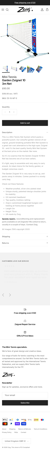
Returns (5, 243)
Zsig (9, 447)
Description (7, 132)
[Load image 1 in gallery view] (25, 39)
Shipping (6, 236)
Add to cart (25, 123)
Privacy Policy (6, 432)
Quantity (6, 107)
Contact (23, 432)
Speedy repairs (8, 219)
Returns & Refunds (24, 429)
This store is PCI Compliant (20, 447)
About (4, 429)
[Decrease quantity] (4, 112)
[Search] (8, 9)
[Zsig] (25, 10)
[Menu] (3, 9)
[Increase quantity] (14, 112)
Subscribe (25, 403)
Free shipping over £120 (25, 3)
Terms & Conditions (40, 429)
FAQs (16, 432)
